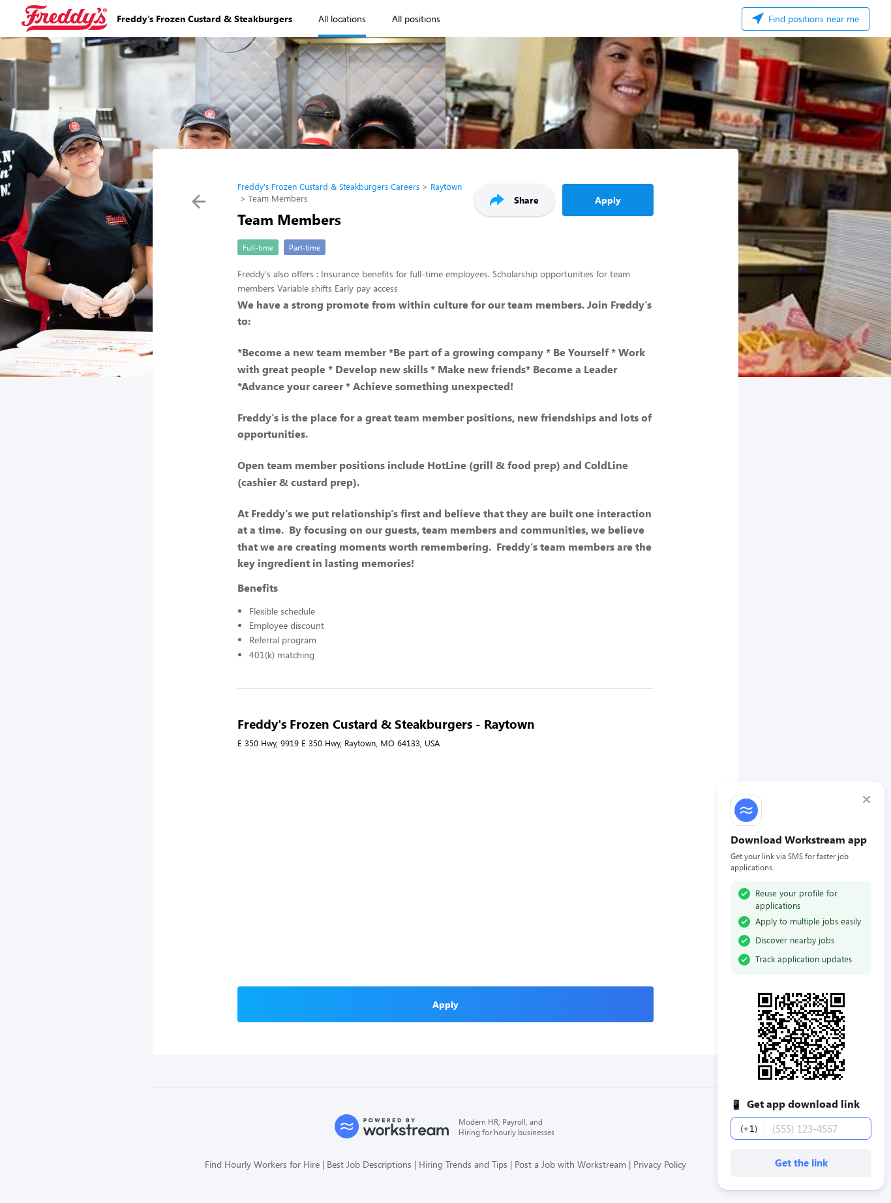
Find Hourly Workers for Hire (262, 1164)
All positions (416, 18)
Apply (608, 200)
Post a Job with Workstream (570, 1164)
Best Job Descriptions (369, 1164)
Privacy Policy (659, 1164)
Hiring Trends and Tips (463, 1164)
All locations (342, 18)
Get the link (801, 1162)
